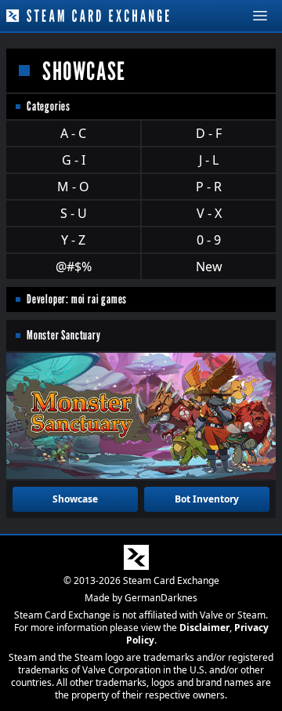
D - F (209, 133)
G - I (73, 160)
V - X (209, 213)
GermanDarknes (161, 597)
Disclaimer (204, 627)
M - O (73, 186)
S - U (73, 213)
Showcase (75, 499)
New (209, 266)
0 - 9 (209, 239)
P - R (209, 186)
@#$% (74, 266)
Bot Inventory (207, 499)
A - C (73, 133)
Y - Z (73, 239)
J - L (209, 160)
